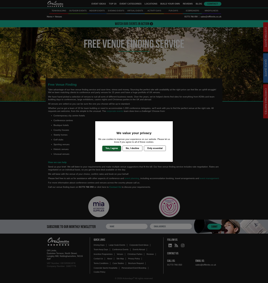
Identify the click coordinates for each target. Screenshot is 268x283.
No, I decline (132, 148)
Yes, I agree (111, 148)
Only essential (155, 148)
